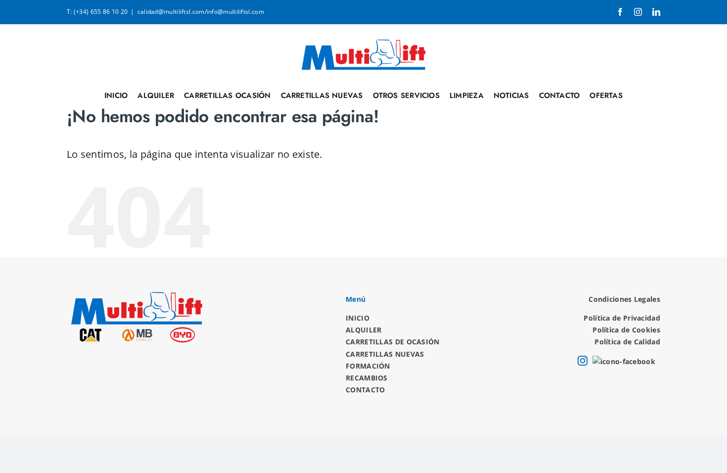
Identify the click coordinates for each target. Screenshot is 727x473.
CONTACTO (365, 389)
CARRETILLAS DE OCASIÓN (393, 341)
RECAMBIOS (367, 377)
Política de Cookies (626, 329)
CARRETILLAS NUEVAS (385, 354)
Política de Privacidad (622, 318)
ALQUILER (363, 329)
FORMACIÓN (368, 366)
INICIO (357, 318)
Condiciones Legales (624, 299)
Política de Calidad (627, 341)
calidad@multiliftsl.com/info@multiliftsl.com (200, 11)
